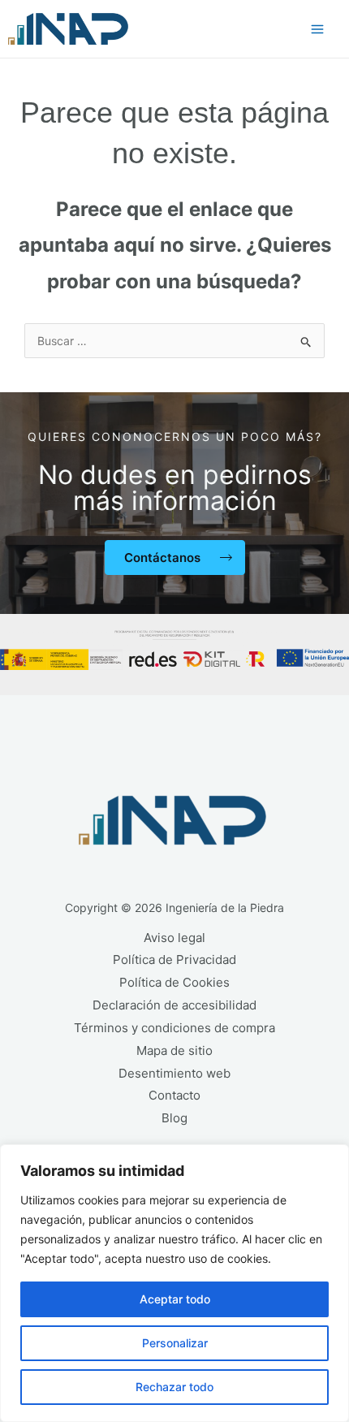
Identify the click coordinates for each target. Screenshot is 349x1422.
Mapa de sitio (174, 1050)
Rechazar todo (174, 1387)
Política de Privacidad (174, 959)
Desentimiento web (174, 1073)
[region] (174, 1283)
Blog (174, 1118)
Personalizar (175, 1343)
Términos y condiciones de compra (174, 1027)
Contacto (174, 1095)
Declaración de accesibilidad (174, 1005)
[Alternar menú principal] (317, 29)
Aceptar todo (175, 1299)
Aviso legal (174, 937)
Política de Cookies (174, 982)
